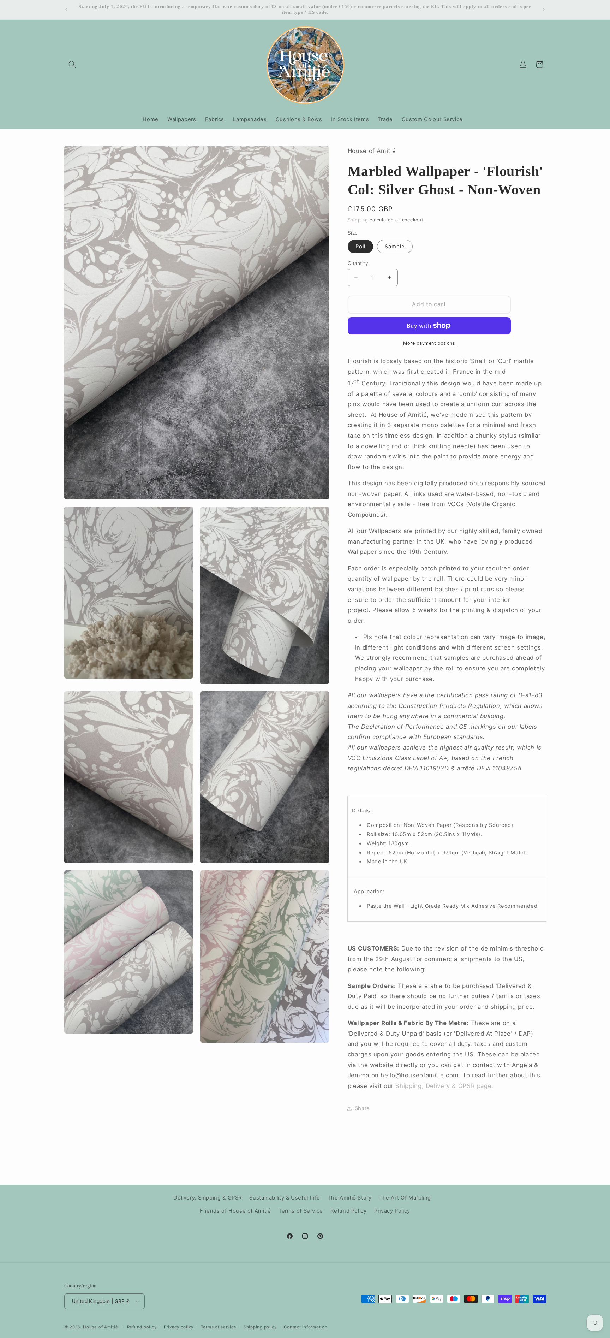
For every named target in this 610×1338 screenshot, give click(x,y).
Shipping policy (260, 1327)
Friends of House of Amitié (235, 1211)
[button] (72, 65)
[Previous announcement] (66, 9)
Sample (395, 246)
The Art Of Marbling (405, 1198)
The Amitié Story (349, 1198)
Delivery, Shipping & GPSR (207, 1198)
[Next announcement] (543, 9)
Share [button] (362, 1108)
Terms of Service (301, 1211)
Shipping (358, 219)
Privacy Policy (392, 1211)
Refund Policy (348, 1211)
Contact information (305, 1327)
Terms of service (219, 1327)
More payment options (429, 343)
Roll (360, 246)
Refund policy (142, 1327)
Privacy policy (178, 1327)
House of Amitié (100, 1327)
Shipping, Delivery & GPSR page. (444, 1085)
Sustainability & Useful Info (284, 1198)
